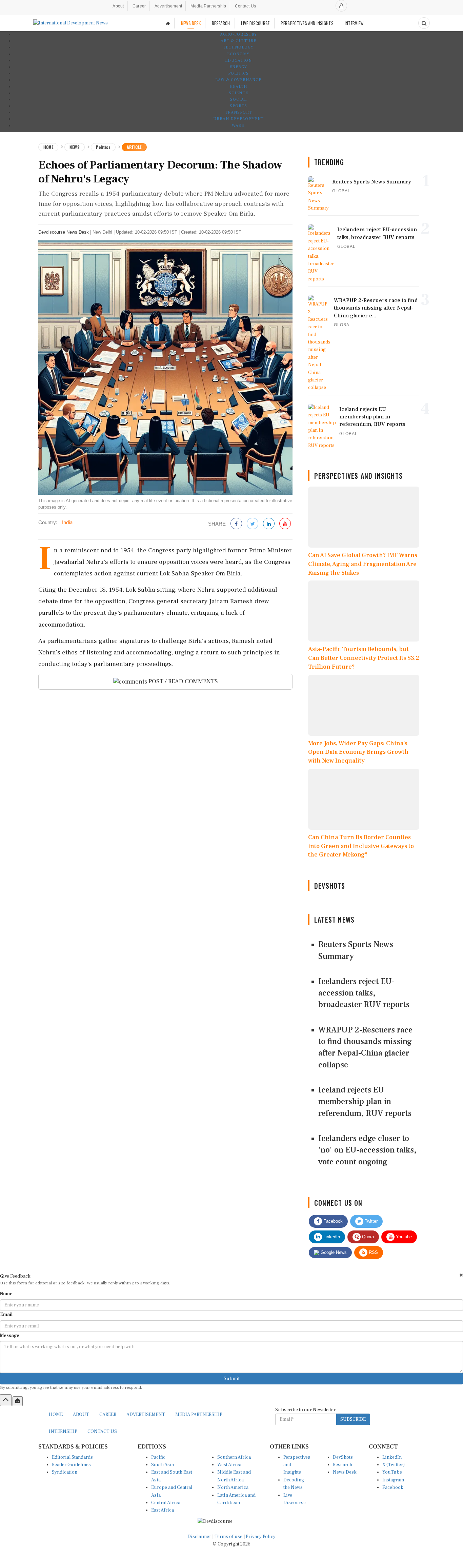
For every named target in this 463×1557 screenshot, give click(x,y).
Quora (367, 1236)
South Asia (162, 1465)
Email (6, 1315)
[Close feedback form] (461, 1275)
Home (48, 147)
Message (9, 1336)
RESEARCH (221, 23)
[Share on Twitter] (252, 524)
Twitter (370, 1221)
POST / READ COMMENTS (182, 681)
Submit (232, 1379)
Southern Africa (234, 1457)
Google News (333, 1252)
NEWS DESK (191, 23)
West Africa (229, 1465)
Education (238, 60)
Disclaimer (199, 1537)
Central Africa (165, 1503)
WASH (238, 125)
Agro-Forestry (238, 34)
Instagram (393, 1480)
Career (139, 6)
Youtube (403, 1236)
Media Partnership (208, 6)
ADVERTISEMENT (145, 1415)
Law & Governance (238, 79)
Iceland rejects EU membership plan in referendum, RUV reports (364, 1102)
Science (238, 93)
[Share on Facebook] (236, 524)
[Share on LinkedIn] (269, 524)
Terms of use (229, 1537)
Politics (238, 73)
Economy (238, 54)
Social (238, 99)
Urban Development (238, 118)
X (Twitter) (393, 1465)
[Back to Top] (6, 1400)
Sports (238, 106)
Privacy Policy (261, 1537)
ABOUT (81, 1415)
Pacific (158, 1457)
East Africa (162, 1510)
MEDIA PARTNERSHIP (198, 1415)
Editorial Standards (72, 1457)
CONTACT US (102, 1431)
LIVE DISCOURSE (255, 23)
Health (238, 86)
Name (6, 1294)
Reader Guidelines (71, 1465)
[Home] (168, 23)
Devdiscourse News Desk (63, 232)
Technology (238, 47)
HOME (56, 1415)
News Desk (345, 1472)
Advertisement (168, 6)
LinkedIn (331, 1236)
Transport (238, 112)
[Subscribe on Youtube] (285, 524)
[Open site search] (424, 23)
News (74, 147)
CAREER (107, 1415)
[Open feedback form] (18, 1401)
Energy (238, 67)
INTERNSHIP (63, 1431)
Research (342, 1465)
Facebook (332, 1221)
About (118, 6)
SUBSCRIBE (353, 1419)
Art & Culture (238, 40)
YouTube (392, 1472)
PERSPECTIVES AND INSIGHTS (307, 23)
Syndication (64, 1472)
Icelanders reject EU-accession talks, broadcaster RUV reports (363, 993)
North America (232, 1487)
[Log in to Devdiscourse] (341, 6)
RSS (372, 1252)
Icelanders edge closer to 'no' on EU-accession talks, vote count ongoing (367, 1150)
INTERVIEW (354, 23)
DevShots (343, 1457)
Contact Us (245, 6)
